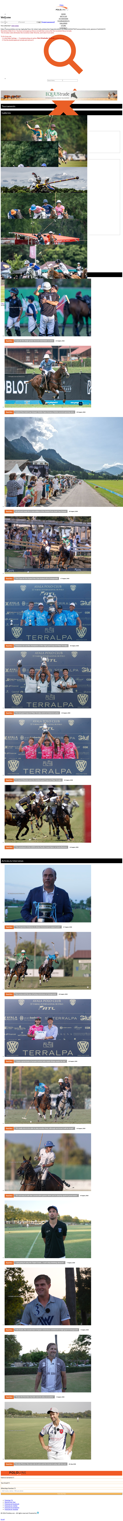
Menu (61, 5)
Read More (9, 341)
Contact (63, 28)
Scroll (3, 1519)
